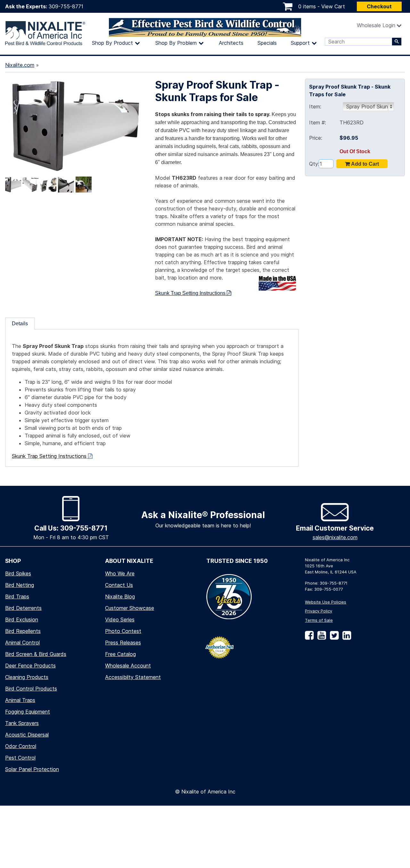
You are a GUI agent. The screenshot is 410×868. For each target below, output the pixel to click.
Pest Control (20, 757)
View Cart (333, 6)
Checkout (379, 6)
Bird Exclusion (21, 619)
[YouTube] (320, 637)
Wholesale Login (376, 25)
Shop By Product (112, 43)
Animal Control (22, 642)
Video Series (120, 619)
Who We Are (120, 573)
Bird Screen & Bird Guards (35, 654)
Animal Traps (20, 700)
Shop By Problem (176, 43)
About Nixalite (129, 560)
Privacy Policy (318, 611)
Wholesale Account (128, 665)
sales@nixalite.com (335, 537)
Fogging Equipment (27, 711)
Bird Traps (17, 596)
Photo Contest (123, 631)
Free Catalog (120, 654)
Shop (13, 560)
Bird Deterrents (23, 608)
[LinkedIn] (345, 637)
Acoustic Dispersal (27, 734)
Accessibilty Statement (133, 677)
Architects (231, 43)
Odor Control (20, 746)
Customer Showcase (129, 608)
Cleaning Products (26, 677)
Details (20, 323)
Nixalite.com (19, 65)
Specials (267, 43)
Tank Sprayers (22, 723)
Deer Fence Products (30, 665)
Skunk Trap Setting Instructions (191, 293)
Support (300, 43)
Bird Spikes (18, 573)
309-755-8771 (66, 6)
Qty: (314, 164)
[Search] (396, 41)
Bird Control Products (31, 688)
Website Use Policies (325, 602)
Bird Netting (19, 585)
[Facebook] (309, 637)
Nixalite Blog (120, 596)
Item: (315, 106)
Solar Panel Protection (32, 769)
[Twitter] (333, 637)
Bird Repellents (23, 631)
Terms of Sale (319, 620)
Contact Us (119, 585)
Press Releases (123, 642)
